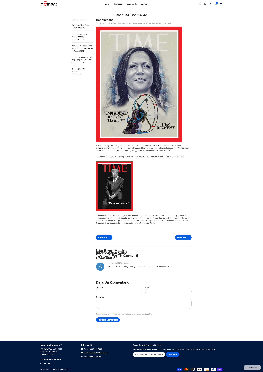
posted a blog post (106, 148)
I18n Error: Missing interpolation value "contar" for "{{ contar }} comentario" (145, 23)
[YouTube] (44, 363)
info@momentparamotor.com (96, 353)
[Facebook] (40, 363)
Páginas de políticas (92, 356)
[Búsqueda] (199, 4)
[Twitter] (49, 363)
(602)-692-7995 (96, 349)
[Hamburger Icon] (221, 4)
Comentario (101, 297)
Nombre (99, 287)
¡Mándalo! (173, 354)
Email (147, 287)
